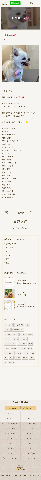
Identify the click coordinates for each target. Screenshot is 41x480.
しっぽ (11, 325)
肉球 (30, 344)
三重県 (30, 348)
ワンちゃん (18, 353)
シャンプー (9, 255)
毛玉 (11, 358)
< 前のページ (7, 213)
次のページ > (33, 213)
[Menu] (36, 3)
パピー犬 (7, 339)
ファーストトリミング (11, 334)
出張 (7, 259)
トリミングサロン (10, 344)
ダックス (11, 362)
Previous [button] (4, 65)
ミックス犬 (23, 339)
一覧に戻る (20, 213)
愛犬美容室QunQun (17, 330)
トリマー (31, 358)
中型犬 (26, 353)
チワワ (25, 358)
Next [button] (37, 65)
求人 (7, 263)
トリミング (9, 248)
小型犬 (32, 353)
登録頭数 (14, 348)
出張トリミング (22, 344)
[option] (20, 63)
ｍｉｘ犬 (15, 339)
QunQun (7, 330)
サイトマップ (31, 458)
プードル (17, 358)
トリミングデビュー (26, 334)
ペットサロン (9, 353)
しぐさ (27, 325)
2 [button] (21, 83)
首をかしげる (19, 325)
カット (8, 251)
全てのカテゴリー (12, 244)
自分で (7, 348)
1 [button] (19, 83)
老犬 (6, 358)
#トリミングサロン (20, 228)
